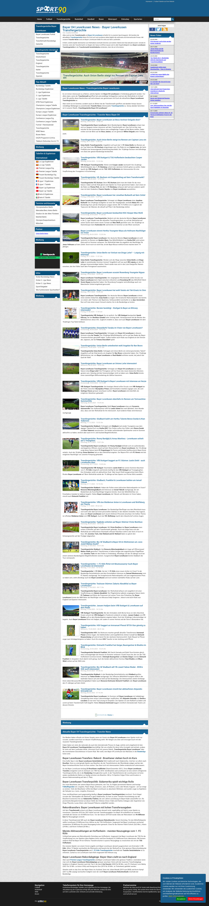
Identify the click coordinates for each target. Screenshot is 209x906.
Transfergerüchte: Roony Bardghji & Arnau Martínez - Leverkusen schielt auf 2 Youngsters (112, 439)
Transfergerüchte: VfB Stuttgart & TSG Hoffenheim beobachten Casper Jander (111, 158)
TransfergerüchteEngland (42, 61)
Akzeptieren (181, 899)
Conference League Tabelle (46, 122)
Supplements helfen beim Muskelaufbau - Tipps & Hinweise (160, 68)
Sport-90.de (51, 9)
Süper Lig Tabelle (45, 191)
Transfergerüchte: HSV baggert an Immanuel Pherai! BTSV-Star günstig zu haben (113, 626)
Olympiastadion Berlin (44, 207)
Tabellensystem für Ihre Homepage (78, 885)
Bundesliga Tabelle (43, 86)
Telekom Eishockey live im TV (47, 141)
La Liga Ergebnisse (46, 162)
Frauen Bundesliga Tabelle (49, 178)
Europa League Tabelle (44, 112)
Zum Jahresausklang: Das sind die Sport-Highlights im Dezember (161, 106)
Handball (90, 19)
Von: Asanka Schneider (70, 33)
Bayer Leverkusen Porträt (45, 34)
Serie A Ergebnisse (46, 194)
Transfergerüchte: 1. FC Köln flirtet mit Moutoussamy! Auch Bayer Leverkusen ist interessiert (109, 565)
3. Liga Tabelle (41, 99)
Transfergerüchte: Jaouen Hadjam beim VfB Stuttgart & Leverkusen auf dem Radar (112, 606)
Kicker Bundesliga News (45, 277)
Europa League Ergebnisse (46, 115)
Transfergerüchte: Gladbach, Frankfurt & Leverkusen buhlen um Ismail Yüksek (111, 481)
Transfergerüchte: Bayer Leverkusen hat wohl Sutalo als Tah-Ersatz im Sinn (113, 290)
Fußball (49, 19)
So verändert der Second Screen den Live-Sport (160, 82)
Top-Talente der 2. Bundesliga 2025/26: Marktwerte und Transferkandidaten (159, 60)
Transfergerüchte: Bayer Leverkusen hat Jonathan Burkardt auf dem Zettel (113, 195)
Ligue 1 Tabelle (45, 184)
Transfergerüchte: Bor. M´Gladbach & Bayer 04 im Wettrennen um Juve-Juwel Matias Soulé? (112, 543)
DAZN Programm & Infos (45, 138)
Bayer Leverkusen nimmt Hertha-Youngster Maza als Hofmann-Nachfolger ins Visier (113, 232)
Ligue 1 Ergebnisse (46, 181)
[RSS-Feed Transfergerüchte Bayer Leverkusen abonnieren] (165, 29)
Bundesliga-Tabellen (77, 887)
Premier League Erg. (46, 168)
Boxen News (40, 135)
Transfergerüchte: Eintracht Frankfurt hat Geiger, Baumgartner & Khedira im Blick (113, 646)
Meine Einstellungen (196, 899)
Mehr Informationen (176, 896)
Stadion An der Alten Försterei (47, 214)
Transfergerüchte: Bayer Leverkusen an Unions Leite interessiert (109, 363)
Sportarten (138, 19)
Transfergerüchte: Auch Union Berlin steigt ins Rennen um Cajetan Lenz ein (113, 140)
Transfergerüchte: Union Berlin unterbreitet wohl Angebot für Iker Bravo (111, 345)
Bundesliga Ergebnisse (44, 89)
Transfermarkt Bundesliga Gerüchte (46, 42)
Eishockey (125, 19)
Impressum (149, 1)
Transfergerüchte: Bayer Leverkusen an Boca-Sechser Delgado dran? (110, 120)
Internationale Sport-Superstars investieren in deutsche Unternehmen (160, 91)
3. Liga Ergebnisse (43, 95)
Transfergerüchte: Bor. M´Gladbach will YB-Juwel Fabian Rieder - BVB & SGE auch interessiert (112, 668)
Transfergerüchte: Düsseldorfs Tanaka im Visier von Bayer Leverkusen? (112, 328)
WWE (36, 892)
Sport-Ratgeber (41, 287)
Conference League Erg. (45, 118)
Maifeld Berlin (41, 217)
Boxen (101, 19)
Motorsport (112, 19)
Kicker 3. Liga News (43, 283)
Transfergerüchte (63, 19)
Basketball (79, 19)
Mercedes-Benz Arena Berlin (46, 210)
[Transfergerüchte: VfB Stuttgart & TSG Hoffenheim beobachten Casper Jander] (104, 68)
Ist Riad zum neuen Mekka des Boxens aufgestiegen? (159, 75)
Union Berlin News (42, 233)
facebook (152, 29)
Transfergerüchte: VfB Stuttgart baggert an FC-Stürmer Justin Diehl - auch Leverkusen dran (113, 461)
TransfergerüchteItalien (42, 68)
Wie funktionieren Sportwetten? (48, 290)
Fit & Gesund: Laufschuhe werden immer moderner (160, 42)
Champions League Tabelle (46, 105)
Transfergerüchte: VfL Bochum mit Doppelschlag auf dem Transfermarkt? (112, 177)
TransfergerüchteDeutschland (42, 55)
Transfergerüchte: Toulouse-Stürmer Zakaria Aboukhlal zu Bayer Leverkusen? (109, 584)
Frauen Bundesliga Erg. (48, 175)
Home (39, 19)
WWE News (40, 131)
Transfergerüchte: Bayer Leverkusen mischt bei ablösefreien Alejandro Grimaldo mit (111, 690)
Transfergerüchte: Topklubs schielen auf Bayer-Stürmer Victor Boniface (111, 522)
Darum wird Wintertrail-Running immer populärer (160, 99)
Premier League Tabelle (48, 171)
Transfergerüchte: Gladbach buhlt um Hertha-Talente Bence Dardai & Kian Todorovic (113, 420)
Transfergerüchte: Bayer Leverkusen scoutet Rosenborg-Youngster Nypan (113, 272)
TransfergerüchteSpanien (42, 74)
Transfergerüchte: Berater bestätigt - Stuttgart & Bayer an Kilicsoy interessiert (109, 309)
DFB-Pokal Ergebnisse (44, 102)
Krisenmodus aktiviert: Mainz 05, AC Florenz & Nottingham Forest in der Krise (161, 114)
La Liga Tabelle (45, 165)
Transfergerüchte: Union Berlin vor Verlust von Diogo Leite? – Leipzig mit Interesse (112, 254)
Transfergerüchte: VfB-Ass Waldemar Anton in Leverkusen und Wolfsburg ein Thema (113, 503)
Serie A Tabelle (44, 197)
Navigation (39, 885)
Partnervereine (129, 885)
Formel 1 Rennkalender (45, 125)
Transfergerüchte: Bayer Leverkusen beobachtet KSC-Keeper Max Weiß (112, 213)
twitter (158, 29)
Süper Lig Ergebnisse (47, 188)
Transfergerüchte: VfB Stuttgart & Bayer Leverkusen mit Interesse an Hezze (113, 381)
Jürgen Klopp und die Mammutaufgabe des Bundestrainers (157, 50)
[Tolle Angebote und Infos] (47, 268)
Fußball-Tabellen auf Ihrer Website (164, 1)
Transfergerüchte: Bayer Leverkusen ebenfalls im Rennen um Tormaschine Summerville (113, 400)
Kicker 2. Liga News (43, 280)
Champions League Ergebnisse (48, 109)
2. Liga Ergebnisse (43, 92)
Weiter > (110, 715)
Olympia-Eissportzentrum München (45, 221)
